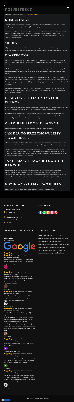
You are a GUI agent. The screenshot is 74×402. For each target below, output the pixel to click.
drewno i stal (53, 238)
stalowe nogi (50, 253)
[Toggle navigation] (67, 7)
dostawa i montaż (64, 235)
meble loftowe (63, 244)
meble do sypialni (42, 244)
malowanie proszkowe (46, 241)
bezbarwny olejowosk (46, 235)
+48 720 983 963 (10, 222)
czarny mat (56, 235)
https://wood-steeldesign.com (31, 14)
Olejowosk (62, 250)
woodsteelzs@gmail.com (12, 219)
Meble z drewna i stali (53, 250)
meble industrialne (52, 244)
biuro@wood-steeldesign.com (14, 217)
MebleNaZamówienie (43, 250)
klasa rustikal (65, 238)
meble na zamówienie (57, 248)
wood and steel (59, 253)
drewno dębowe (43, 238)
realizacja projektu (42, 253)
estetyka (59, 238)
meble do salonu (58, 241)
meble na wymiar (43, 247)
